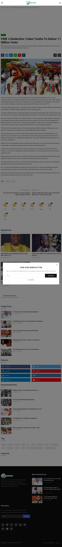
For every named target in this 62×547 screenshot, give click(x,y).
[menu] (2, 3)
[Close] (57, 265)
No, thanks (31, 279)
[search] (60, 3)
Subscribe (51, 276)
